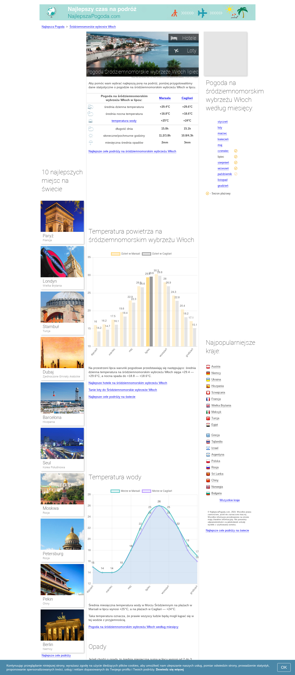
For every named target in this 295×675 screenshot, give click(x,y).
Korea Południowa (54, 467)
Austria (215, 366)
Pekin (48, 599)
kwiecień (223, 139)
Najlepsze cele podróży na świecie (112, 396)
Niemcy (47, 649)
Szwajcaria (218, 392)
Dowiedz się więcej (170, 669)
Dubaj (48, 372)
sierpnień (223, 162)
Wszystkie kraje (230, 500)
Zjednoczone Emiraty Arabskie (61, 376)
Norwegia (217, 486)
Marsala (165, 98)
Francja (47, 240)
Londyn (50, 281)
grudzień (223, 185)
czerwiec (223, 150)
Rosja (46, 512)
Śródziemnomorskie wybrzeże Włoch (93, 26)
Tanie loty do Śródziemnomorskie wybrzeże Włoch (123, 389)
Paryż (48, 235)
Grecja (215, 435)
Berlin (48, 644)
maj (220, 145)
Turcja (46, 331)
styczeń (223, 121)
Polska (215, 461)
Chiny (46, 603)
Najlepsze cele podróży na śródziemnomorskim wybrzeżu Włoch (132, 151)
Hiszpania (49, 421)
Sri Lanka (217, 473)
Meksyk (216, 412)
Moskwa (51, 508)
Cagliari (187, 98)
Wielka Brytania (52, 285)
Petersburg (53, 553)
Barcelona (52, 417)
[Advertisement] (142, 186)
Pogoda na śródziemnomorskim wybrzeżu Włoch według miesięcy (133, 627)
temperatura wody (124, 120)
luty (220, 127)
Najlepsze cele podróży (56, 655)
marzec (222, 133)
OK (284, 667)
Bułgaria (216, 493)
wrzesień (223, 168)
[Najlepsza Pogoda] (147, 20)
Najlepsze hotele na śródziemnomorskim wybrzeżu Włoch (128, 383)
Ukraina (216, 379)
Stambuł (51, 326)
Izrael (214, 448)
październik (225, 174)
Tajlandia (216, 441)
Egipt (214, 424)
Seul (47, 462)
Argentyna (217, 454)
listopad (222, 179)
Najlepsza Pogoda (53, 26)
